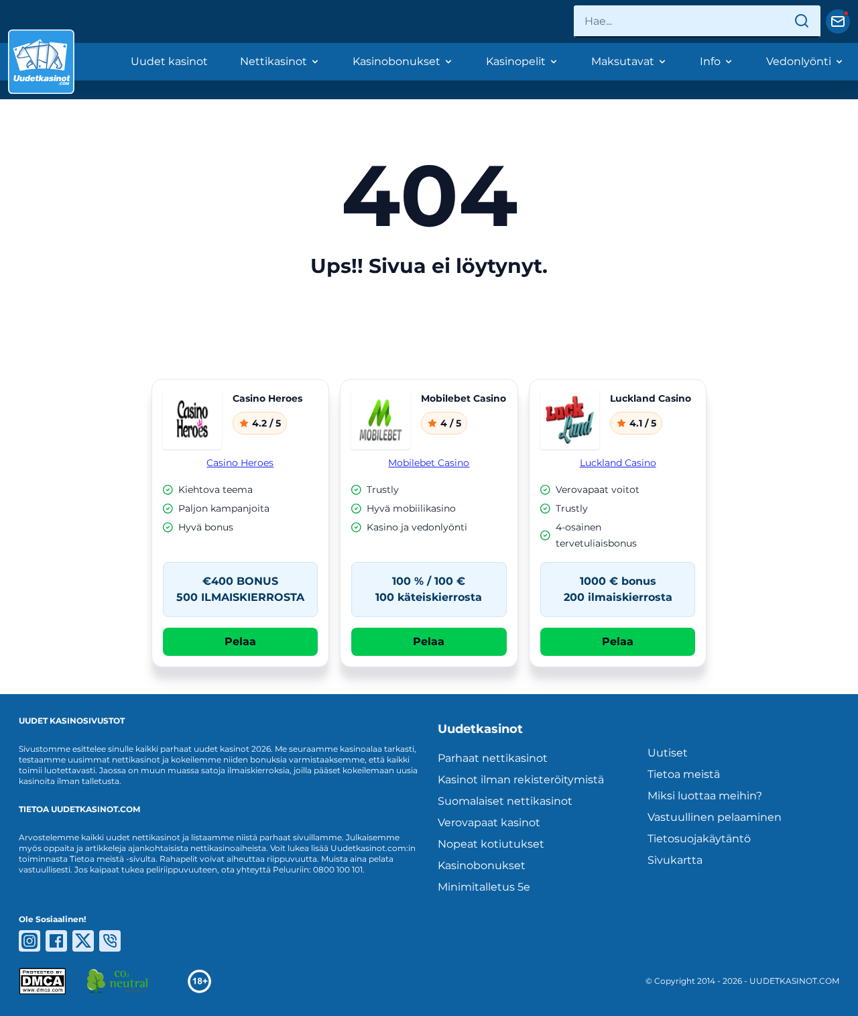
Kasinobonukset (396, 61)
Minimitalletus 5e (484, 887)
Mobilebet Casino (428, 463)
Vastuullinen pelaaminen (715, 817)
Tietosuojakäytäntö (699, 838)
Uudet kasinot (169, 61)
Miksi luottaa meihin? (705, 795)
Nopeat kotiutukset (491, 844)
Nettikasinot (273, 61)
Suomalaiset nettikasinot (505, 801)
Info (710, 61)
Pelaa (240, 641)
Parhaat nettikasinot (493, 758)
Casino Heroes (239, 463)
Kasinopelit (516, 61)
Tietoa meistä (684, 774)
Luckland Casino (618, 463)
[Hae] (801, 21)
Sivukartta (675, 860)
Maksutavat (622, 61)
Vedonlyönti (798, 61)
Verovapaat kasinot (489, 822)
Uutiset (668, 752)
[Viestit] (838, 21)
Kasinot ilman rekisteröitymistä (521, 779)
